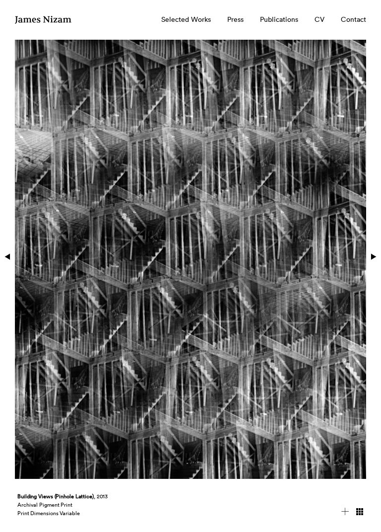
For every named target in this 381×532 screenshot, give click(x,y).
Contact (353, 19)
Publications (279, 19)
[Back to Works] (360, 513)
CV (319, 19)
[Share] (345, 513)
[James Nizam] (43, 24)
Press (235, 19)
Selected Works (186, 19)
